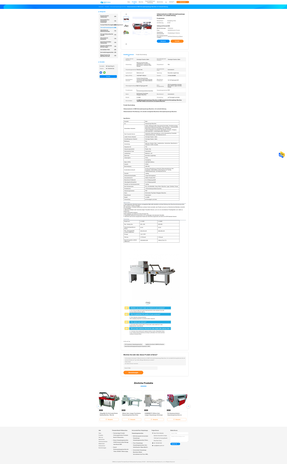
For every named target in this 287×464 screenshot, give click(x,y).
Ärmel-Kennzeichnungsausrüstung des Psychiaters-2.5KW (137, 346)
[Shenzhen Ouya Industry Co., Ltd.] (104, 2)
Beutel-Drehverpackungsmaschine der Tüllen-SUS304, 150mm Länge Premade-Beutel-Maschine (121, 449)
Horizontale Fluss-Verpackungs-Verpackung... (108, 21)
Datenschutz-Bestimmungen (102, 446)
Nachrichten (102, 439)
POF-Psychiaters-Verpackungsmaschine (133, 344)
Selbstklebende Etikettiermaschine (108, 31)
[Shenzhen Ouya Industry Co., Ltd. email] (101, 72)
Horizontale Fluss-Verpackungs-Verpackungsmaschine (140, 432)
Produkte (101, 435)
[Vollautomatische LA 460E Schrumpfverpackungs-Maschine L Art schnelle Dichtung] (142, 26)
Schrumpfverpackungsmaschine (108, 27)
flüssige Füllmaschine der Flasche (108, 34)
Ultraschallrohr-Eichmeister (108, 38)
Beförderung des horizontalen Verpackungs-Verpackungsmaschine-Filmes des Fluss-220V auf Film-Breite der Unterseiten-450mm (140, 438)
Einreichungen (133, 372)
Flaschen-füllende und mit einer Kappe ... (108, 46)
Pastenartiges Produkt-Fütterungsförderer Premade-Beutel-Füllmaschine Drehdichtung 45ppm (120, 435)
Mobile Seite (102, 443)
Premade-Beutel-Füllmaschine (108, 16)
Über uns (101, 437)
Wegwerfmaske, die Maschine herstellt (108, 55)
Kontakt (108, 76)
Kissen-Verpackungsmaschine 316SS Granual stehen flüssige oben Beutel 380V (120, 442)
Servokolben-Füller (108, 49)
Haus (100, 433)
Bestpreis (163, 41)
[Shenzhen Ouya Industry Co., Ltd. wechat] (104, 72)
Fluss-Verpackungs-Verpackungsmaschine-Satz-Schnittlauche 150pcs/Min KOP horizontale (140, 445)
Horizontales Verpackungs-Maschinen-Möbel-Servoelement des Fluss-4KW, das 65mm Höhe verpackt (140, 452)
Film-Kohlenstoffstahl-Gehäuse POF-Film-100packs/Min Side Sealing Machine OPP (153, 415)
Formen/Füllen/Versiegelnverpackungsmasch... (108, 24)
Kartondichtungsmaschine (108, 52)
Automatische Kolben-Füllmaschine (108, 42)
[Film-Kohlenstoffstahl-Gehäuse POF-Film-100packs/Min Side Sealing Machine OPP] (154, 400)
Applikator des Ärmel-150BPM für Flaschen (155, 344)
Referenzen (183, 2)
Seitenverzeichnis (103, 441)
